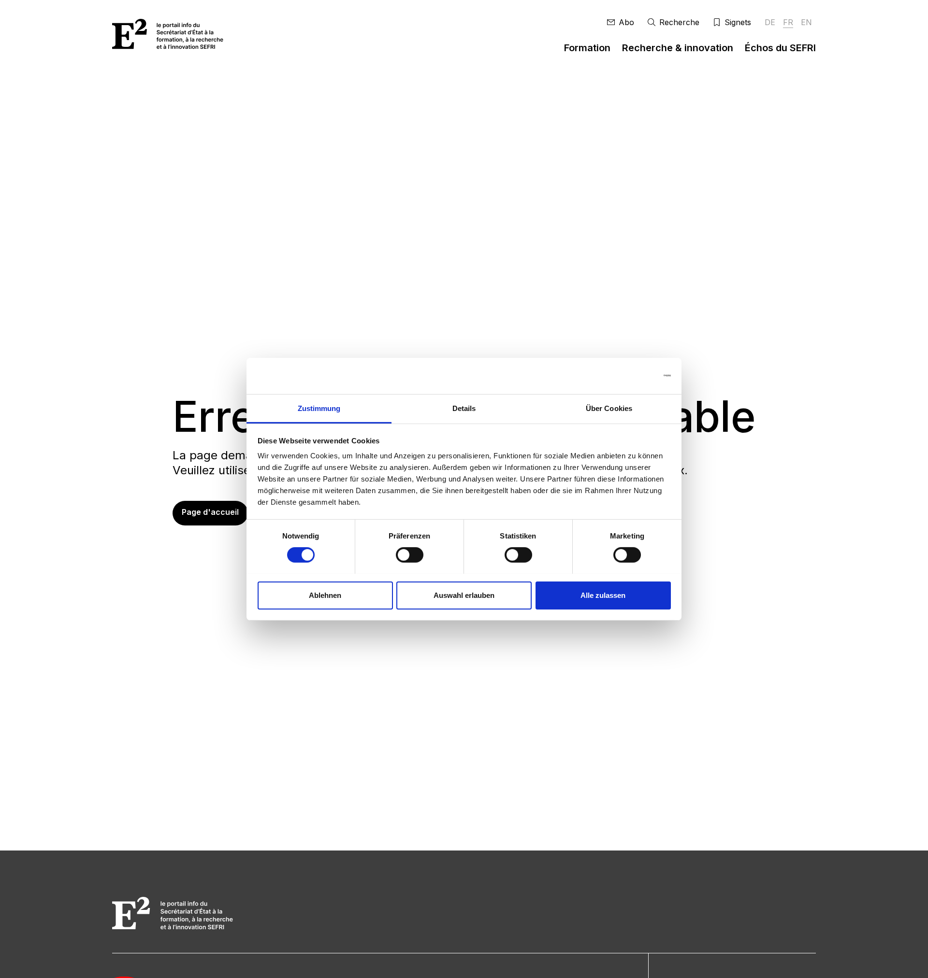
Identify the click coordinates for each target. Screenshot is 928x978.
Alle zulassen (602, 595)
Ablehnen (325, 595)
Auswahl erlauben (464, 595)
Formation (587, 48)
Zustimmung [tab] (319, 408)
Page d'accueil (210, 512)
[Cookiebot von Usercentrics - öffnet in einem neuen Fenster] (628, 376)
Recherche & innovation (677, 48)
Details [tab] (464, 408)
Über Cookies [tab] (609, 408)
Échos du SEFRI (780, 48)
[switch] (409, 555)
